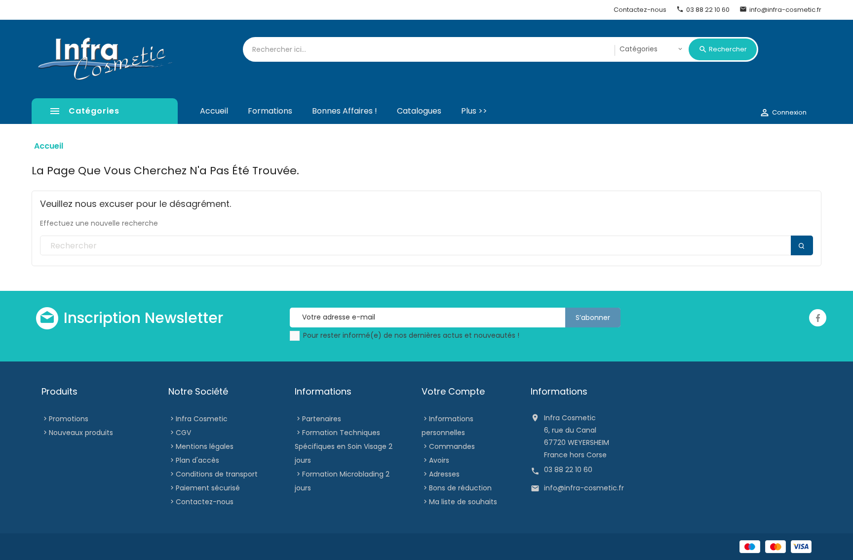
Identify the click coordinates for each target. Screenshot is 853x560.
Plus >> (474, 111)
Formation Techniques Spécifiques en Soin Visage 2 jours (343, 446)
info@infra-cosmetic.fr (584, 488)
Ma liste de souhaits (463, 502)
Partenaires (321, 419)
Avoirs (439, 460)
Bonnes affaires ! (344, 111)
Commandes (452, 446)
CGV (183, 433)
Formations (270, 111)
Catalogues (419, 111)
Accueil (214, 111)
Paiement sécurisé (208, 488)
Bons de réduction (460, 488)
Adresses (444, 474)
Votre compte (453, 391)
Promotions (68, 419)
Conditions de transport (217, 474)
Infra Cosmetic (202, 419)
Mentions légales (204, 446)
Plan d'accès (197, 460)
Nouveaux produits (81, 433)
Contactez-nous (204, 502)
